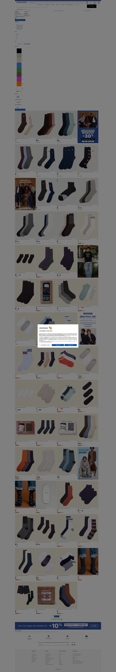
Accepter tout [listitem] (70, 345)
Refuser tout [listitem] (58, 345)
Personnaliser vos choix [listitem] (45, 345)
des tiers (70, 337)
